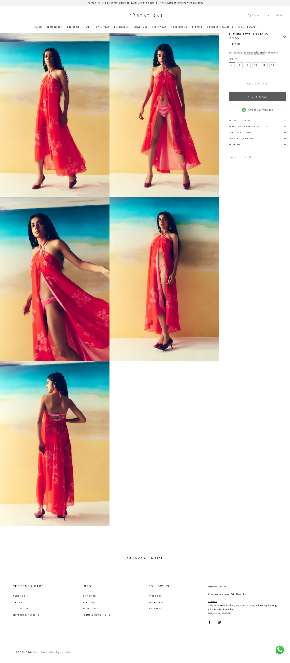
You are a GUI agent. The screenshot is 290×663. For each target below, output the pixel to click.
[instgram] (245, 157)
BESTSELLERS (54, 27)
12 (264, 65)
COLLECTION (74, 27)
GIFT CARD (89, 596)
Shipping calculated (254, 52)
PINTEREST (155, 609)
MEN (89, 27)
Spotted (197, 27)
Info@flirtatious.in (217, 586)
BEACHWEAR (121, 27)
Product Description (242, 120)
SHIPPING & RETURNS (26, 615)
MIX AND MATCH (247, 27)
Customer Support (241, 132)
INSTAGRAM (156, 602)
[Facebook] (240, 157)
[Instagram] (219, 622)
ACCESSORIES (179, 27)
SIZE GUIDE (89, 602)
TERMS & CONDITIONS (96, 615)
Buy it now (257, 97)
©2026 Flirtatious (27, 652)
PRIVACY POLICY (93, 609)
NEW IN (37, 27)
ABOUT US (19, 596)
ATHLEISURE (140, 27)
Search (256, 15)
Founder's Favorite (220, 27)
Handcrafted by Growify (55, 652)
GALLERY (18, 602)
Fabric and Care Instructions (249, 126)
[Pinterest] (250, 157)
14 (272, 65)
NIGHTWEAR (159, 27)
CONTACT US (21, 609)
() (282, 15)
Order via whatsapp (260, 110)
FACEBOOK (155, 596)
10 (255, 65)
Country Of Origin (241, 138)
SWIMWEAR (102, 27)
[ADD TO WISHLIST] (284, 36)
